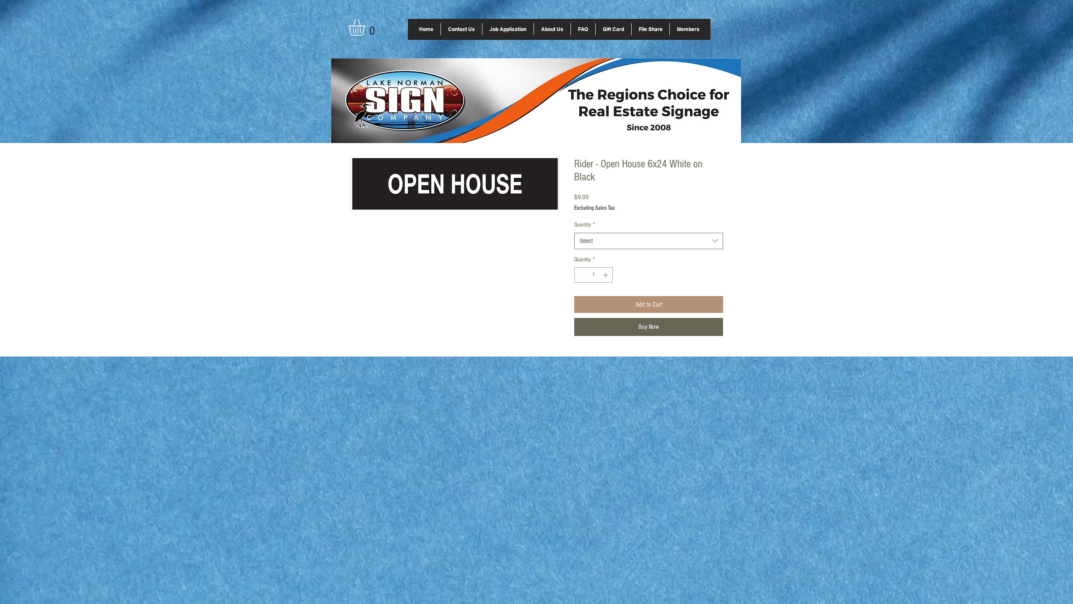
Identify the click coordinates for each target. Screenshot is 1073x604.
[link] (366, 27)
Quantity (584, 224)
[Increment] (606, 275)
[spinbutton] (593, 275)
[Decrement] (580, 275)
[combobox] (648, 241)
